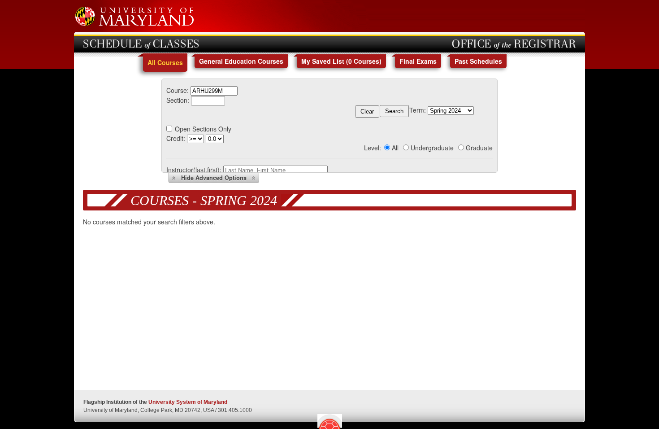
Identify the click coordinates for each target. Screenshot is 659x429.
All (395, 147)
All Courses (165, 62)
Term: (417, 109)
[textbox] (214, 91)
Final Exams (418, 61)
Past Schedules (478, 61)
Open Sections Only (203, 128)
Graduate (479, 147)
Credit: (175, 138)
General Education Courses (241, 61)
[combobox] (214, 90)
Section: (177, 100)
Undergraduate (432, 147)
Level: (372, 147)
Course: (177, 90)
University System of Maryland (187, 402)
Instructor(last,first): (193, 169)
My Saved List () (341, 61)
